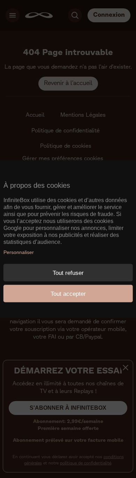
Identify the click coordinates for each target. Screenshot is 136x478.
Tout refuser (68, 272)
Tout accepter (68, 293)
